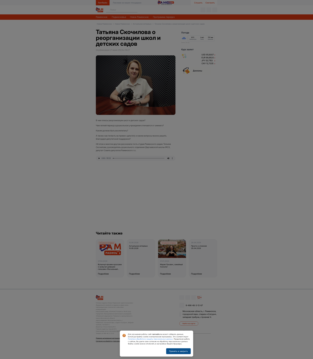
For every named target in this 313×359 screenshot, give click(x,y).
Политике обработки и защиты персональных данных (150, 339)
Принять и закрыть (178, 351)
